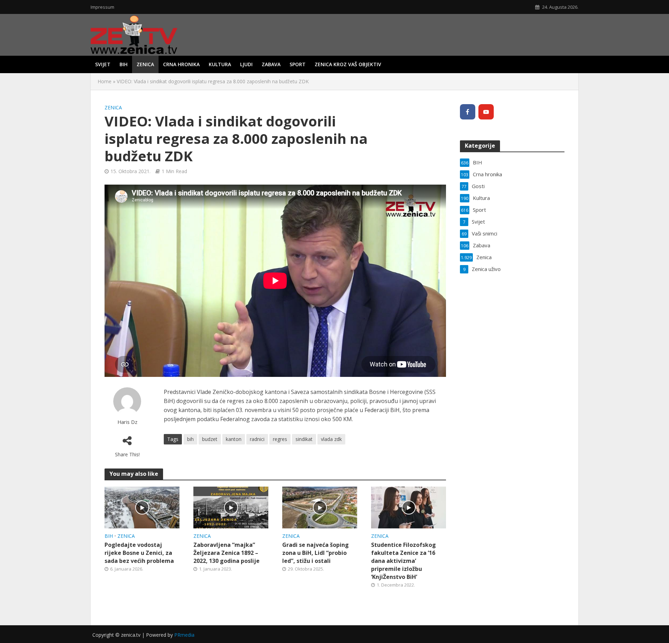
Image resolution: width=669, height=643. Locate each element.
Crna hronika (181, 64)
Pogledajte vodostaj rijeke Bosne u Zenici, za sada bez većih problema (139, 553)
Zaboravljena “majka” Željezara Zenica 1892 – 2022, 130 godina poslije (226, 553)
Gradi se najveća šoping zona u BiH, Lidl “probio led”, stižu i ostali (315, 553)
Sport (298, 64)
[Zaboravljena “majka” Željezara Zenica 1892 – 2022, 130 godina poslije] (230, 507)
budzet (209, 439)
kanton (233, 439)
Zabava (271, 64)
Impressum (102, 7)
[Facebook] (467, 111)
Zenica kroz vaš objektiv (348, 64)
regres (280, 439)
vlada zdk (331, 439)
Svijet (102, 64)
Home (105, 81)
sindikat (304, 439)
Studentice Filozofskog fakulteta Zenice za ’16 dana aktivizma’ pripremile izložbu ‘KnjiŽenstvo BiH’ (403, 561)
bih (190, 439)
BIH (124, 64)
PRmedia (184, 635)
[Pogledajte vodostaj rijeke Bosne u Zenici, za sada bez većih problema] (142, 507)
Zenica (145, 64)
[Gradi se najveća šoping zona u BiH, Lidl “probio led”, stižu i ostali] (319, 507)
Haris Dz (127, 422)
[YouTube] (486, 111)
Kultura (220, 64)
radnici (257, 439)
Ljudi (246, 64)
